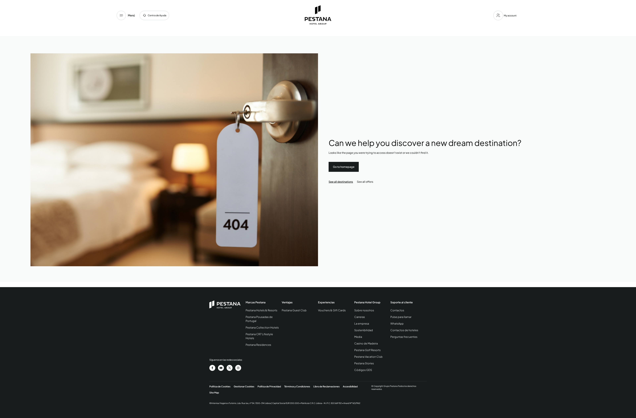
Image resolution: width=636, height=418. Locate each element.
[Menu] (121, 15)
